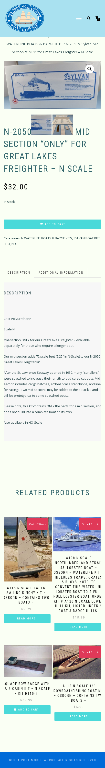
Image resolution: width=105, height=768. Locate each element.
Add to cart (54, 224)
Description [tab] (19, 272)
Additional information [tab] (61, 272)
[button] (89, 69)
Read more (26, 618)
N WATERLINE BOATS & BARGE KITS (46, 238)
